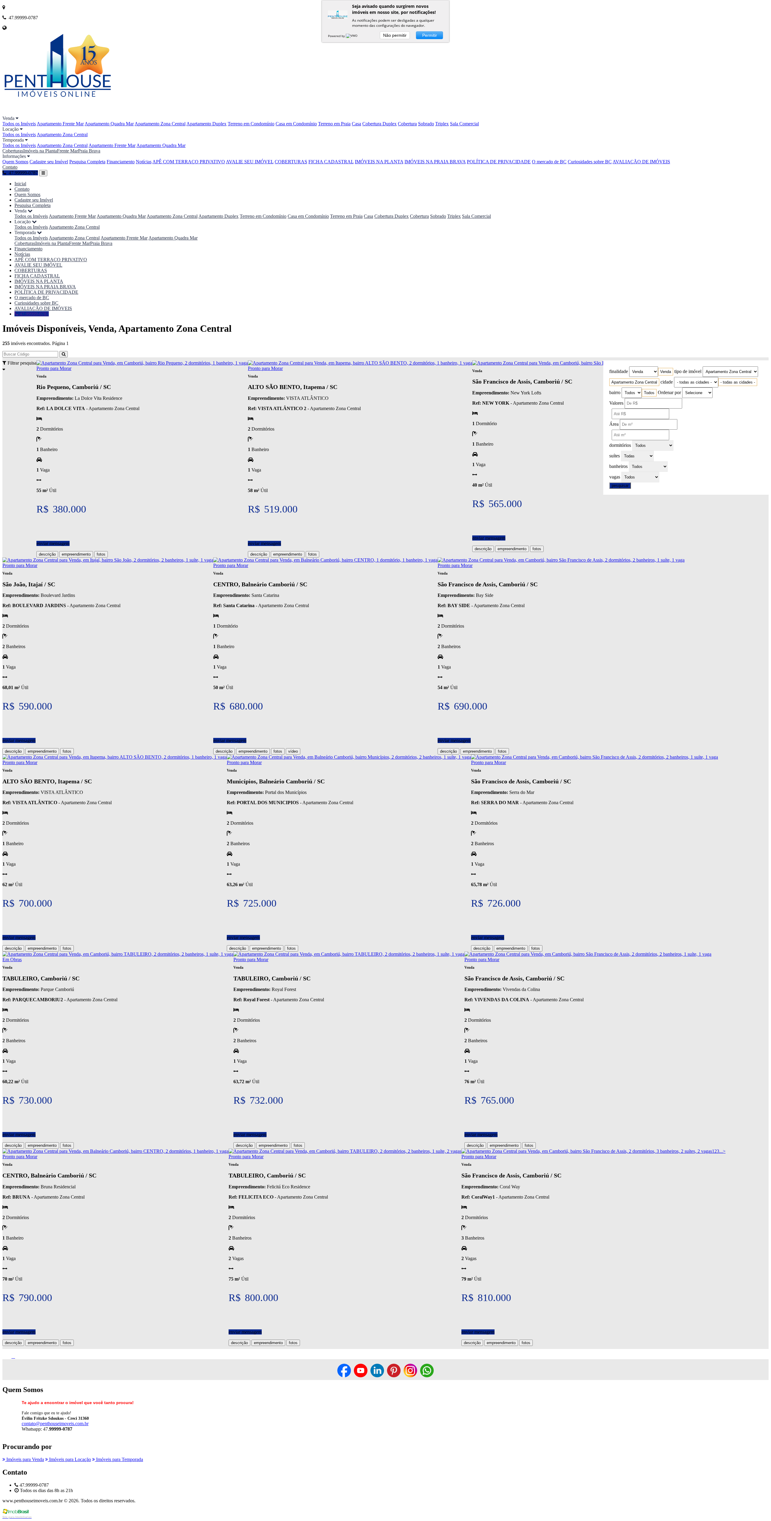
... (721, 1151)
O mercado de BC (549, 161)
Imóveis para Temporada (119, 1459)
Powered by (337, 36)
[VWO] (352, 36)
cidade (666, 381)
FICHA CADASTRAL (331, 161)
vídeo (293, 751)
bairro (614, 392)
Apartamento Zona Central (160, 123)
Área (614, 424)
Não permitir (395, 35)
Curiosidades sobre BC (590, 161)
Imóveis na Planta (40, 150)
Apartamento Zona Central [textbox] (634, 382)
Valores (616, 403)
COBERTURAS (291, 161)
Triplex (442, 123)
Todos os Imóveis (19, 123)
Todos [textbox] (649, 392)
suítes (614, 455)
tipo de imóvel (687, 371)
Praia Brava (89, 150)
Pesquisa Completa (87, 161)
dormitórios (620, 445)
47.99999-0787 (33, 313)
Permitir (429, 35)
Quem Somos (15, 161)
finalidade (618, 371)
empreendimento (76, 554)
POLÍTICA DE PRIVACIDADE (499, 161)
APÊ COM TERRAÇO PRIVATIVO (188, 161)
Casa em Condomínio (296, 123)
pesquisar (620, 485)
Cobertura (407, 123)
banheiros (618, 466)
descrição (47, 554)
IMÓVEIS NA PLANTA (379, 161)
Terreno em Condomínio (251, 123)
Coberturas (12, 150)
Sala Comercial (464, 123)
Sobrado (426, 123)
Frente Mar (67, 150)
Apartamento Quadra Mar (109, 123)
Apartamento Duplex (206, 123)
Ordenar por (669, 392)
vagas (614, 476)
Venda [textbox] (665, 371)
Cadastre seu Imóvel (49, 161)
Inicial (20, 183)
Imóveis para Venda (24, 1459)
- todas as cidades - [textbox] (737, 382)
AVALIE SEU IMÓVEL (249, 161)
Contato (9, 167)
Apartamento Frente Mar (60, 123)
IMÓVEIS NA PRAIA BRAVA (435, 161)
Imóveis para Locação (69, 1459)
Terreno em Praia (334, 123)
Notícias (143, 161)
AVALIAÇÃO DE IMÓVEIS (641, 161)
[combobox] (665, 371)
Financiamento (121, 161)
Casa (356, 123)
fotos (101, 554)
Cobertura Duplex (379, 123)
